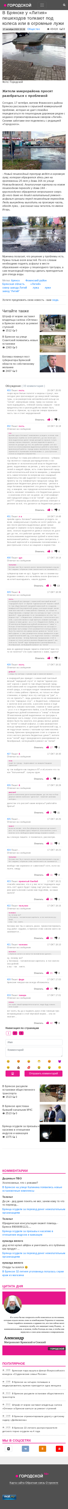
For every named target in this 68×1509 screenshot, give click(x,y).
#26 (9, 785)
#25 (9, 819)
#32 (9, 426)
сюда (55, 300)
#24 (9, 850)
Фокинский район (36, 280)
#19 (9, 995)
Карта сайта (17, 1482)
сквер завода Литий (14, 287)
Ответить (39, 420)
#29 (9, 592)
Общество (33, 29)
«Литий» (35, 284)
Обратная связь (35, 1482)
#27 (9, 754)
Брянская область (13, 284)
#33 (9, 390)
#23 (9, 881)
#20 (9, 979)
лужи (48, 287)
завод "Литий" (11, 291)
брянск (15, 280)
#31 (9, 516)
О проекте (52, 1482)
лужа (36, 287)
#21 (9, 944)
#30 (9, 558)
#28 (9, 664)
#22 (9, 906)
